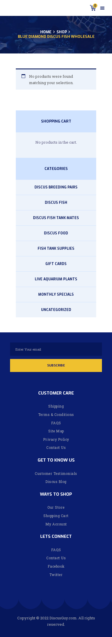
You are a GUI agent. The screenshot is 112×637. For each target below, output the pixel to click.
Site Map (56, 431)
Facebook (56, 566)
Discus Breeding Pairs (56, 187)
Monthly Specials (56, 294)
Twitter (56, 574)
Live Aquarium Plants (56, 279)
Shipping (56, 406)
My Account (56, 524)
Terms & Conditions (56, 414)
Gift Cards (56, 264)
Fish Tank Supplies (56, 248)
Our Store (56, 507)
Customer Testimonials (56, 473)
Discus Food (56, 233)
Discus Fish (56, 202)
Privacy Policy (56, 439)
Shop (62, 31)
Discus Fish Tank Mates (56, 218)
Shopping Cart (56, 515)
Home (45, 32)
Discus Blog (56, 481)
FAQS (56, 423)
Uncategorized (56, 310)
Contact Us (56, 447)
